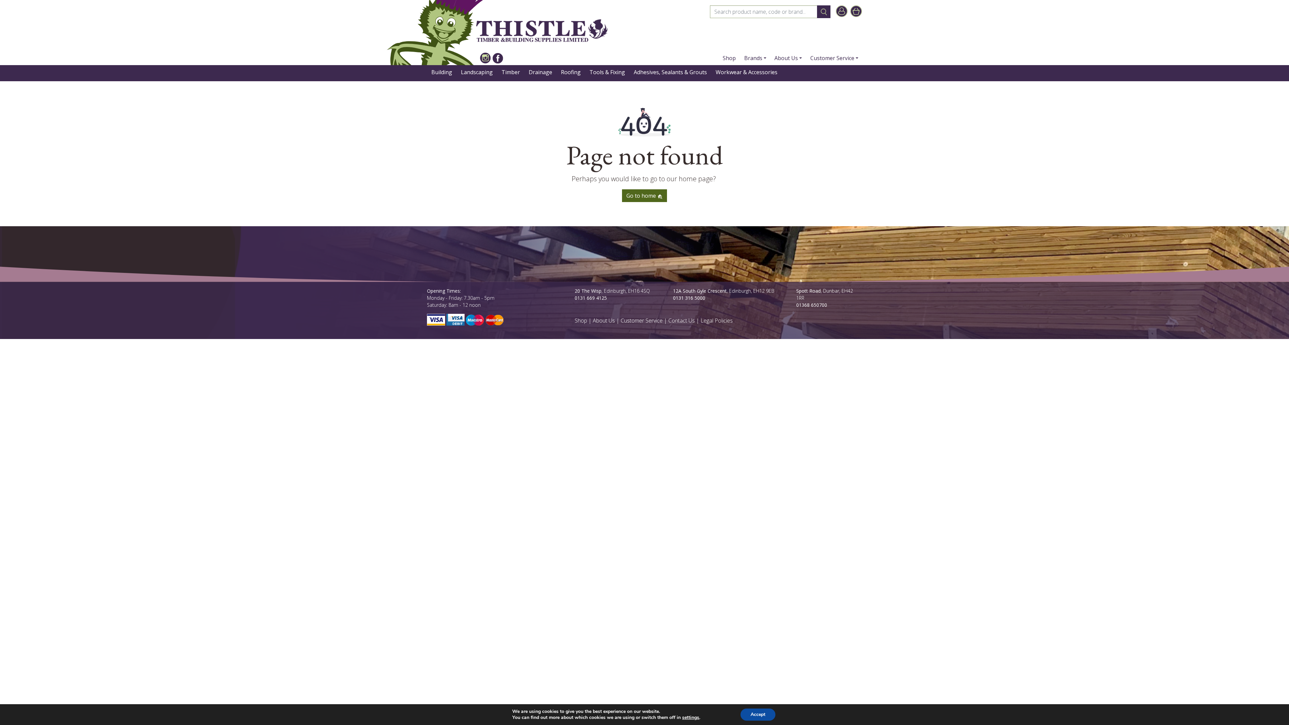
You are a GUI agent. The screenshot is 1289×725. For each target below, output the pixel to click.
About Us (786, 58)
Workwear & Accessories (746, 72)
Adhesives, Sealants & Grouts (670, 72)
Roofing (571, 72)
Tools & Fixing (607, 72)
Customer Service (832, 58)
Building (441, 72)
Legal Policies (717, 320)
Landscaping (477, 72)
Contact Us (681, 320)
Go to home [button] (641, 195)
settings (690, 718)
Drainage (540, 72)
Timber (511, 72)
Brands (753, 58)
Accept (758, 714)
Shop (729, 58)
